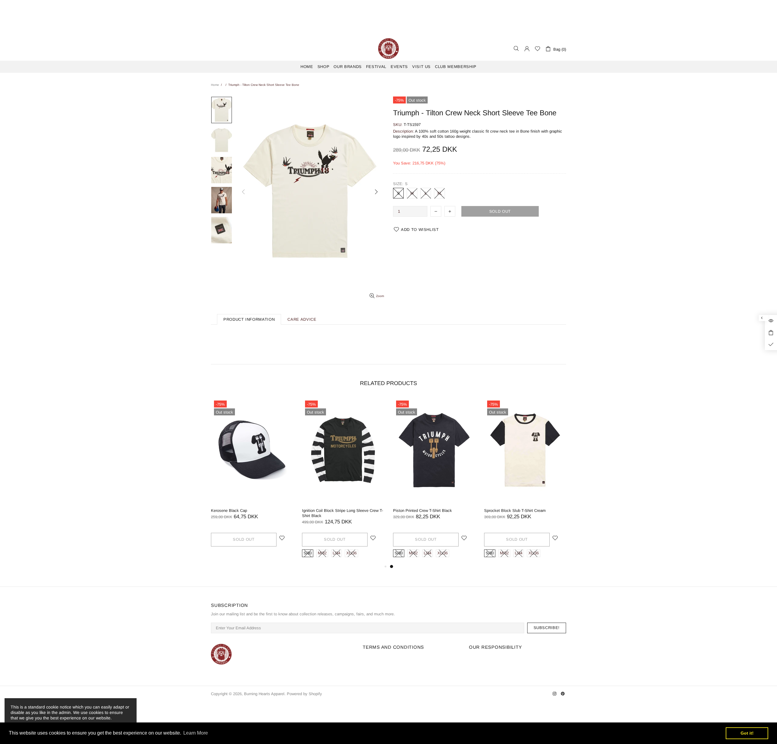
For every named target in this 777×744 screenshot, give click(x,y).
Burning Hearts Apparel (388, 48)
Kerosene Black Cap (527, 510)
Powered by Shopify (304, 694)
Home (215, 84)
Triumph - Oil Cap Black (348, 510)
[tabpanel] (276, 480)
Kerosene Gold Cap (435, 510)
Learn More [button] (195, 733)
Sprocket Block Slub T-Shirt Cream (266, 510)
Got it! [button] (747, 733)
